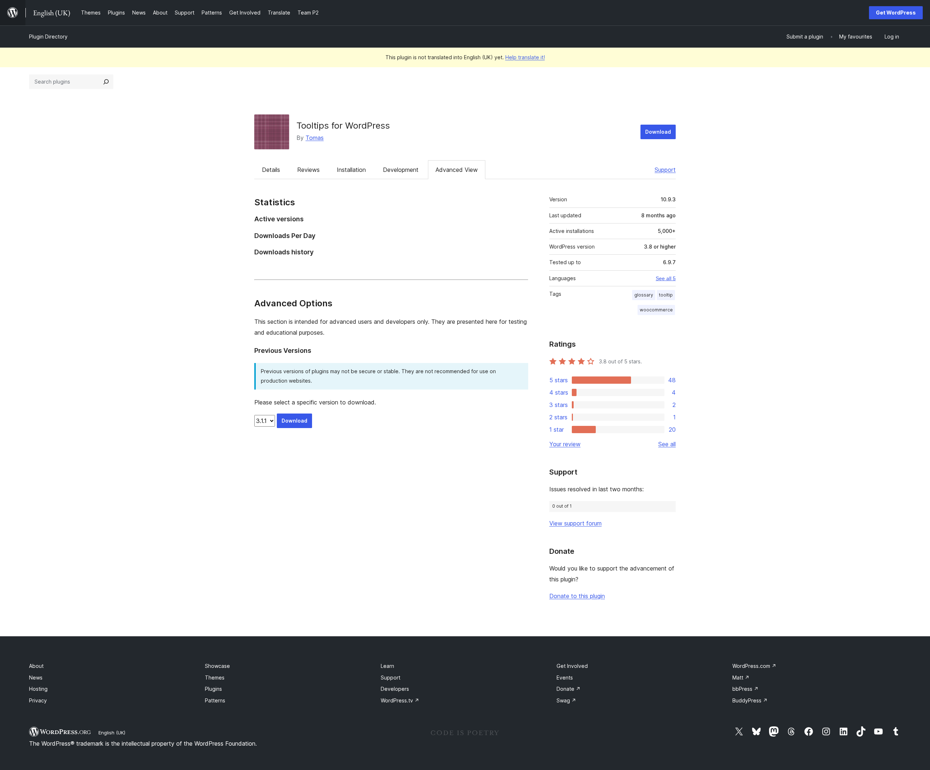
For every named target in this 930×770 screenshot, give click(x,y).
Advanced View (457, 169)
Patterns (215, 700)
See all (667, 444)
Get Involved (572, 666)
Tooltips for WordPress (343, 125)
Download (658, 132)
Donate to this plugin (577, 596)
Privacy (38, 700)
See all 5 (666, 278)
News (36, 677)
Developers (395, 689)
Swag (566, 700)
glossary (643, 295)
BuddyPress (750, 700)
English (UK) (111, 732)
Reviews (308, 169)
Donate (569, 689)
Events (565, 677)
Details (271, 169)
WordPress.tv (400, 700)
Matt (740, 677)
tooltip (666, 295)
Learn (387, 666)
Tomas (315, 137)
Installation (351, 169)
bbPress (745, 689)
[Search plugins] (106, 81)
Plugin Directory (48, 36)
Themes (215, 677)
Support (665, 169)
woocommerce (656, 310)
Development (400, 169)
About (36, 666)
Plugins (213, 689)
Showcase (217, 666)
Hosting (38, 689)
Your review (565, 444)
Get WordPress (896, 12)
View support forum (575, 523)
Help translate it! (525, 57)
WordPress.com (754, 666)
